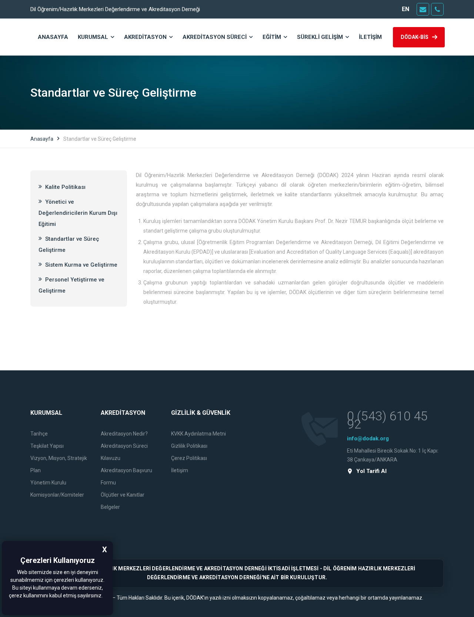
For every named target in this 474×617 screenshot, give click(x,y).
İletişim (179, 470)
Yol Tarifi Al (371, 471)
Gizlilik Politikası (189, 446)
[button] (105, 596)
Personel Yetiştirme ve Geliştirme (71, 285)
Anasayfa (41, 139)
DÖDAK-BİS (414, 37)
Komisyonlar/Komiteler (57, 495)
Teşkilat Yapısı (47, 446)
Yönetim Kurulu (48, 483)
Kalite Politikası (65, 187)
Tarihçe (39, 434)
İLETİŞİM (370, 37)
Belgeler (110, 507)
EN (405, 9)
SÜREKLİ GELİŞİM (320, 37)
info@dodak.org (368, 438)
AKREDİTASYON (145, 37)
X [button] (104, 549)
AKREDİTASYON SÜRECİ (215, 37)
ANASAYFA (53, 37)
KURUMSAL (93, 37)
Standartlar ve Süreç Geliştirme (69, 244)
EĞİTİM (272, 37)
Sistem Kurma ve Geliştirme (80, 264)
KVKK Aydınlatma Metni (198, 434)
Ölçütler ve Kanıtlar (122, 495)
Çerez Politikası (189, 458)
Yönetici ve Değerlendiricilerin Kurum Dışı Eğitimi (78, 213)
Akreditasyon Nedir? (124, 434)
